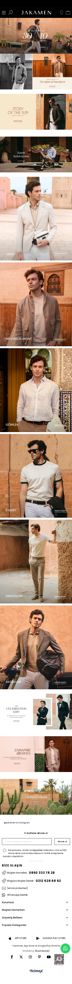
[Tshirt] (36, 476)
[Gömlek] (36, 390)
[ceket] (36, 219)
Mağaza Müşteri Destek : (34, 881)
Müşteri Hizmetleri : (31, 873)
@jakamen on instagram (17, 822)
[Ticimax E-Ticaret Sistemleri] (36, 971)
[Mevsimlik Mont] (36, 304)
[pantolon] (36, 561)
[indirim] (36, 36)
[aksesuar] (36, 647)
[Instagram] (30, 957)
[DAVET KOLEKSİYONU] (36, 71)
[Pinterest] (39, 957)
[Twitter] (21, 957)
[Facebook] (12, 957)
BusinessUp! (42, 950)
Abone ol (62, 841)
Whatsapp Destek (17, 895)
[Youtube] (48, 957)
